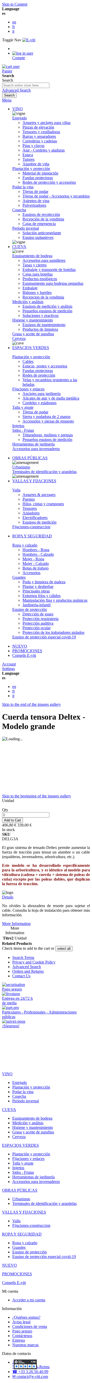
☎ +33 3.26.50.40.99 (30, 1371)
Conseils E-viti (24, 655)
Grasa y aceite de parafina (33, 334)
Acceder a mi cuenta (28, 1300)
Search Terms (23, 957)
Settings (8, 668)
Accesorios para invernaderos (36, 449)
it (13, 31)
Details (7, 897)
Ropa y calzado (24, 545)
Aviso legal (21, 1322)
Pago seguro (22, 1331)
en (14, 22)
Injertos (18, 426)
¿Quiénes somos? (26, 1317)
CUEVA (19, 246)
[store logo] (28, 40)
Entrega (18, 1340)
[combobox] (25, 85)
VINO (17, 109)
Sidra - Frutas (23, 430)
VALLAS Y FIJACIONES (34, 481)
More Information (16, 923)
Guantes (19, 577)
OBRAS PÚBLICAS (30, 458)
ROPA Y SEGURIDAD (32, 536)
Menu (7, 100)
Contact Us (21, 976)
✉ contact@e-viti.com (30, 1376)
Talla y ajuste (22, 407)
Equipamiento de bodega (32, 256)
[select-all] (64, 948)
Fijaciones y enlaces (28, 389)
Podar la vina (22, 187)
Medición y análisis (27, 302)
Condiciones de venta (29, 1326)
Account (9, 664)
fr (13, 26)
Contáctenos (22, 1335)
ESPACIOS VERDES (30, 347)
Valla (16, 490)
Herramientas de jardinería (33, 444)
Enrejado (19, 118)
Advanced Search (16, 90)
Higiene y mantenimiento (32, 320)
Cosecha (19, 210)
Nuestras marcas (25, 1345)
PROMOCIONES (27, 651)
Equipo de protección (29, 609)
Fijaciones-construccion (31, 527)
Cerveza (19, 338)
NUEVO (19, 646)
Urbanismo (21, 467)
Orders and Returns (28, 971)
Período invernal (25, 228)
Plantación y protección (31, 168)
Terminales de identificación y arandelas (44, 472)
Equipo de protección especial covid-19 (44, 637)
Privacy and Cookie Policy (33, 962)
